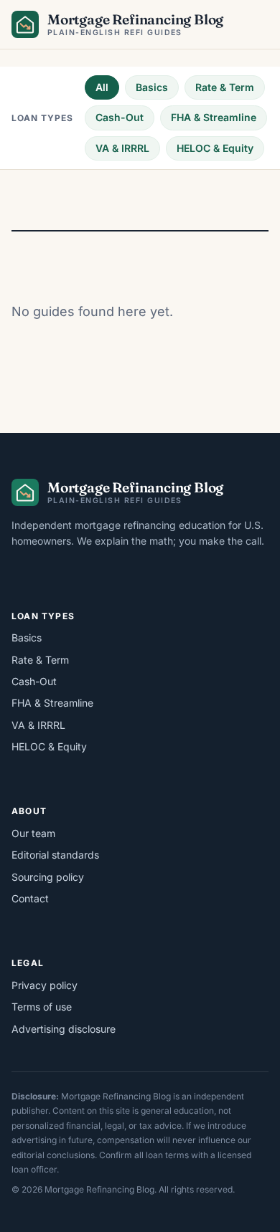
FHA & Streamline (213, 117)
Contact (30, 898)
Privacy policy (44, 985)
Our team (33, 833)
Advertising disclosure (63, 1029)
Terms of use (41, 1007)
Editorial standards (55, 855)
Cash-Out (119, 117)
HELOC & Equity (215, 148)
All (101, 87)
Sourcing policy (47, 877)
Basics (152, 87)
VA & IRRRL (122, 148)
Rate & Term (224, 87)
